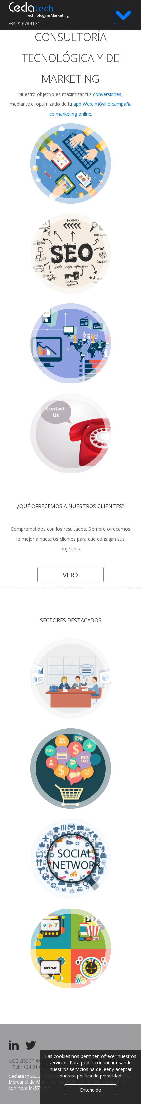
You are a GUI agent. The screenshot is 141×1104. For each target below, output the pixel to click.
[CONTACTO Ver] (70, 433)
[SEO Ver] (70, 253)
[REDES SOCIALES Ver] (70, 858)
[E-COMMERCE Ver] (70, 768)
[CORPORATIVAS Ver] (70, 678)
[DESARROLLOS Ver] (70, 163)
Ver (69, 574)
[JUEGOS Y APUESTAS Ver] (70, 948)
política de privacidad (99, 1076)
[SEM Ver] (70, 343)
